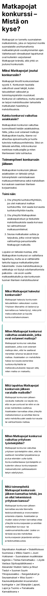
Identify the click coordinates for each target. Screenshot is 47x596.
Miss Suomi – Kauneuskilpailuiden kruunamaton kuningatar (20, 581)
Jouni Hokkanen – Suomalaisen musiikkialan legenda (22, 556)
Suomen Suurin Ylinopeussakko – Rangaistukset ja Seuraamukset (20, 574)
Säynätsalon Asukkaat (14, 549)
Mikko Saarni (23, 553)
